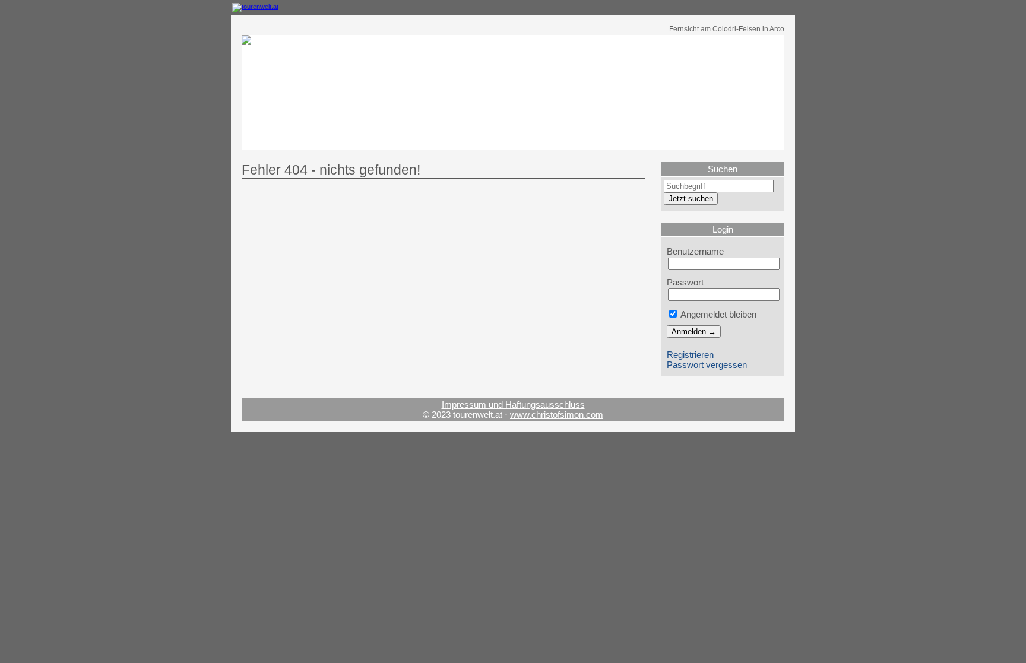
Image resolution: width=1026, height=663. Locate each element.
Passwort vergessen (707, 365)
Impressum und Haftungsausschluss (513, 404)
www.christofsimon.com (556, 415)
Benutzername (695, 251)
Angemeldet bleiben (717, 314)
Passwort (685, 282)
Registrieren (690, 355)
